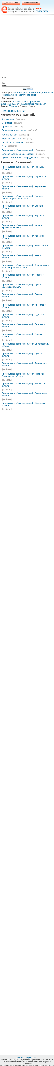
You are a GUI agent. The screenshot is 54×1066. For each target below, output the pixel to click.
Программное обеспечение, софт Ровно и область (22, 335)
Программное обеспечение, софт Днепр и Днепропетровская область (22, 197)
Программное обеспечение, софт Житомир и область (23, 404)
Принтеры (7, 126)
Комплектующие (10, 135)
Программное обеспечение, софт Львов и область (22, 295)
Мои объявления (31, 3)
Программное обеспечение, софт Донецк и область (23, 207)
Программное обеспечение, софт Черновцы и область (24, 187)
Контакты (20, 1058)
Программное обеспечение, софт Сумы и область (22, 354)
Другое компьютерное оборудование (20, 158)
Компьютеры (8, 119)
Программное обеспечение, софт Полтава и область (23, 325)
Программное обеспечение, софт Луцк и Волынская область (21, 285)
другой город (42, 11)
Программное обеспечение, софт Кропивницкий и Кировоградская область (25, 266)
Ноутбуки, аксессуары (12, 142)
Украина (13, 106)
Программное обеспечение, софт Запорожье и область (24, 394)
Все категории (20, 92)
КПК (4, 146)
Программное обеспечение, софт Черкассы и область (24, 168)
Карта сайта (31, 1058)
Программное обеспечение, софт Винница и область (23, 384)
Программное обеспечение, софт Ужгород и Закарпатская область (23, 375)
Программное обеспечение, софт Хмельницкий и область (25, 246)
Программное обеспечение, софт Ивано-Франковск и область (22, 226)
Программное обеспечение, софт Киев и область (21, 256)
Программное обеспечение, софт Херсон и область (23, 216)
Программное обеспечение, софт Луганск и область (23, 276)
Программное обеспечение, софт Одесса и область (23, 315)
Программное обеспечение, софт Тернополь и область (24, 364)
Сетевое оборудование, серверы (18, 154)
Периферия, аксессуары (14, 130)
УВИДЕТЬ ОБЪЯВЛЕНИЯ (13, 111)
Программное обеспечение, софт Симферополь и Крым (25, 345)
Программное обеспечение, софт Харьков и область (23, 237)
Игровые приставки (11, 138)
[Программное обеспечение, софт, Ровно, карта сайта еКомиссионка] (17, 9)
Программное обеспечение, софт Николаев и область (24, 306)
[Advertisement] (27, 46)
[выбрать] (20, 119)
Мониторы (7, 123)
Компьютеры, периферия (41, 92)
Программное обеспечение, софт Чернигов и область (24, 177)
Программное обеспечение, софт (19, 95)
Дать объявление (11, 3)
